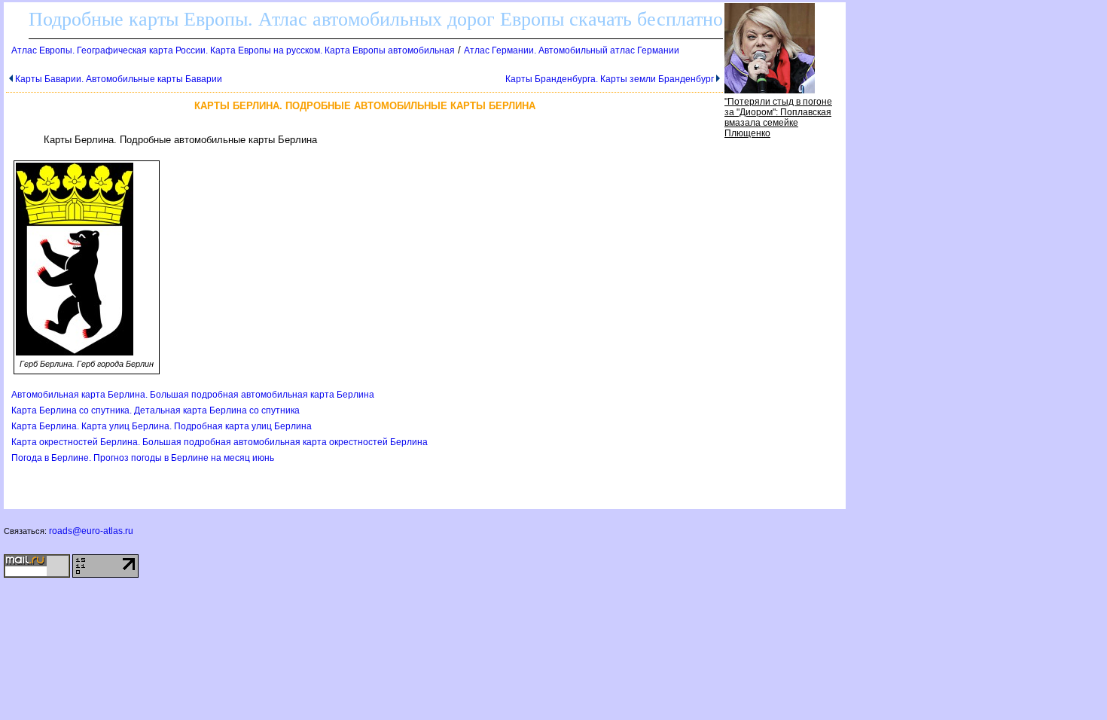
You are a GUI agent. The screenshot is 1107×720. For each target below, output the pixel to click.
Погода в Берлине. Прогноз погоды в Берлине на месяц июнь (142, 458)
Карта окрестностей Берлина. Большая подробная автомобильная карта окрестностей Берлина (219, 442)
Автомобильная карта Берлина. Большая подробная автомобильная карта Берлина (192, 394)
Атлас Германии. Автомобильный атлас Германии (571, 50)
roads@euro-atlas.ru (91, 531)
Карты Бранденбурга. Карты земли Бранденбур (609, 79)
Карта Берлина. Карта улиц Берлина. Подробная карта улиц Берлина (161, 426)
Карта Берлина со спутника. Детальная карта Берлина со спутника (155, 410)
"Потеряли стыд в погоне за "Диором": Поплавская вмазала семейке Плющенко (778, 117)
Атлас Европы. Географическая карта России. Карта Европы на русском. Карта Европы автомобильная (233, 50)
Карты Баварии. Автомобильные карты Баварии (118, 79)
